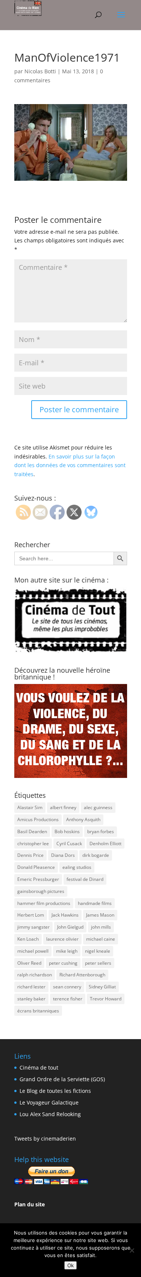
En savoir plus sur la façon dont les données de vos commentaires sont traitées (70, 465)
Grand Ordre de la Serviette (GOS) (62, 1079)
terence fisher (67, 999)
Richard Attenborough (82, 974)
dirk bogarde (95, 855)
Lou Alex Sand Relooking (50, 1114)
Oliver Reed (29, 963)
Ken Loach (28, 939)
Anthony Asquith (83, 819)
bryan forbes (100, 831)
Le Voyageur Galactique (49, 1102)
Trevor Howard (105, 999)
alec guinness (98, 807)
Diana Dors (63, 855)
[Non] (131, 1250)
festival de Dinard (85, 879)
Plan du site (29, 1204)
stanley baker (31, 999)
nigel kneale (97, 951)
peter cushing (63, 963)
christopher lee (33, 843)
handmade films (95, 903)
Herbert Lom (30, 915)
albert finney (63, 807)
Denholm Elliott (105, 843)
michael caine (100, 939)
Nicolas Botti (40, 71)
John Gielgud (70, 927)
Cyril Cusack (69, 843)
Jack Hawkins (65, 915)
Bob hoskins (67, 831)
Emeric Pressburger (38, 879)
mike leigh (66, 951)
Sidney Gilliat (102, 986)
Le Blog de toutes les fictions (55, 1090)
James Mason (100, 915)
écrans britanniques (38, 1011)
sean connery (67, 986)
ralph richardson (34, 974)
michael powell (33, 951)
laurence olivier (62, 939)
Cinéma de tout (39, 1067)
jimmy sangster (33, 927)
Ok (70, 1265)
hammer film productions (43, 903)
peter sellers (98, 963)
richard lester (31, 986)
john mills (101, 927)
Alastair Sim (29, 807)
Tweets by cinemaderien (45, 1138)
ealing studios (76, 867)
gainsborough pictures (40, 891)
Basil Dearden (32, 831)
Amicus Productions (38, 819)
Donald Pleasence (36, 867)
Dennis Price (30, 855)
